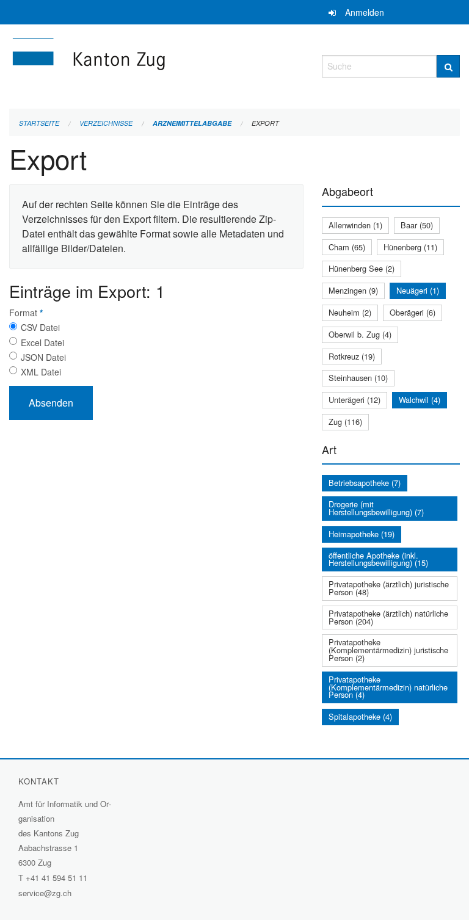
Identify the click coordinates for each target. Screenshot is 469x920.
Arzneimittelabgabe (192, 123)
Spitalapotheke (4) (360, 716)
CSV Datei (40, 327)
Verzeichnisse (106, 123)
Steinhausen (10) (358, 377)
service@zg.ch (44, 893)
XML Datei (41, 372)
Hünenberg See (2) (361, 268)
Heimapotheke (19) (361, 534)
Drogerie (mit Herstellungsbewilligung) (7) (376, 508)
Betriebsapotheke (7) (365, 482)
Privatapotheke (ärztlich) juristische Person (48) (389, 588)
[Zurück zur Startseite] (156, 64)
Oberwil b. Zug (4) (360, 334)
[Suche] (448, 66)
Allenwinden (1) (355, 225)
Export (265, 123)
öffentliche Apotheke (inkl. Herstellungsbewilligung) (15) (378, 559)
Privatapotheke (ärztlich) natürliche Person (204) (388, 617)
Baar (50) (417, 225)
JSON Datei (43, 357)
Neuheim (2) (350, 312)
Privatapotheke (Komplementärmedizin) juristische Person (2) (388, 650)
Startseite (39, 123)
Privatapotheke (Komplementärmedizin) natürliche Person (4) (388, 687)
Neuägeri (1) (417, 290)
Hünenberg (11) (410, 247)
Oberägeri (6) (412, 312)
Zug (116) (345, 421)
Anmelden (364, 12)
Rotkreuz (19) (352, 356)
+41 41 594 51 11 (56, 877)
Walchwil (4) (419, 399)
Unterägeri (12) (354, 399)
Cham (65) (347, 247)
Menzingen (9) (353, 290)
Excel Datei (42, 342)
